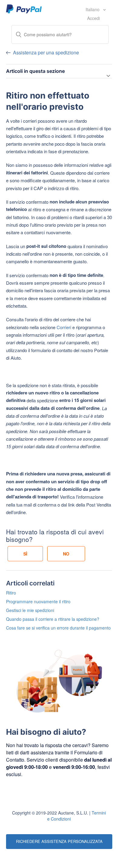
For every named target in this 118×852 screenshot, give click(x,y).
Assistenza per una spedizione (46, 52)
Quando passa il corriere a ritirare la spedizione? (52, 619)
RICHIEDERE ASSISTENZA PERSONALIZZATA (59, 841)
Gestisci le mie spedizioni (30, 610)
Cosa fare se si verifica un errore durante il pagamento (58, 628)
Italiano (93, 9)
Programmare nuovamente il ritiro (38, 601)
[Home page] (24, 8)
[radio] (25, 553)
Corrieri (64, 327)
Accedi (93, 18)
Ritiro (11, 593)
